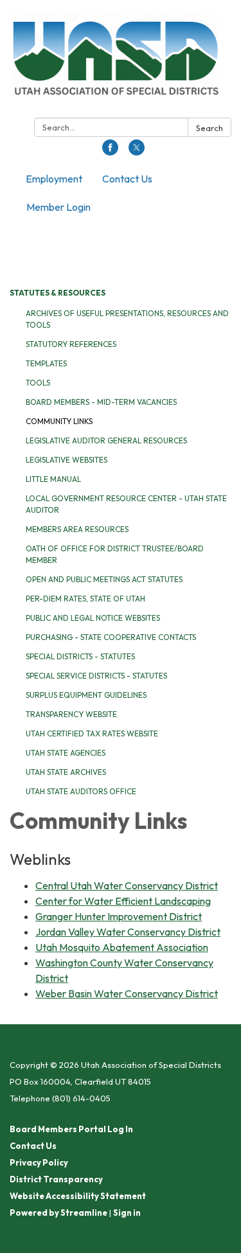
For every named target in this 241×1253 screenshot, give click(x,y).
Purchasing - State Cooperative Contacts (111, 637)
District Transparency (56, 1179)
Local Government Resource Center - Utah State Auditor (126, 504)
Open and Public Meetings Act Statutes (104, 579)
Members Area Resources (77, 529)
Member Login (58, 206)
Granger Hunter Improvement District (118, 916)
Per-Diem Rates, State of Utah (85, 598)
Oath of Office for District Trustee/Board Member (115, 554)
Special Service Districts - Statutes (96, 675)
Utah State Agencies (65, 753)
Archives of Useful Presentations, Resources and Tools (127, 319)
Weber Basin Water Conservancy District (126, 993)
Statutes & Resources (57, 293)
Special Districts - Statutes (80, 656)
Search (209, 128)
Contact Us (127, 178)
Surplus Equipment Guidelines (86, 695)
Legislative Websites (66, 460)
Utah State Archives (66, 772)
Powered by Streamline (58, 1212)
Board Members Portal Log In (71, 1129)
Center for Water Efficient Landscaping (123, 900)
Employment (54, 178)
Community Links (59, 421)
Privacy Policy (39, 1162)
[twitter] (137, 151)
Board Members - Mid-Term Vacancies (101, 402)
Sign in (127, 1212)
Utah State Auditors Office (81, 791)
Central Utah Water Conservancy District (126, 885)
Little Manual (53, 479)
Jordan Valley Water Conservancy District (127, 931)
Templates (46, 363)
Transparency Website (71, 714)
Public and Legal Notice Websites (93, 618)
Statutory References (71, 344)
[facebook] (110, 151)
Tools (38, 382)
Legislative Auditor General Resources (106, 440)
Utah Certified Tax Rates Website (92, 733)
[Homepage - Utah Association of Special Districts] (120, 61)
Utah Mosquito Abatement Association (121, 947)
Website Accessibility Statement (78, 1196)
